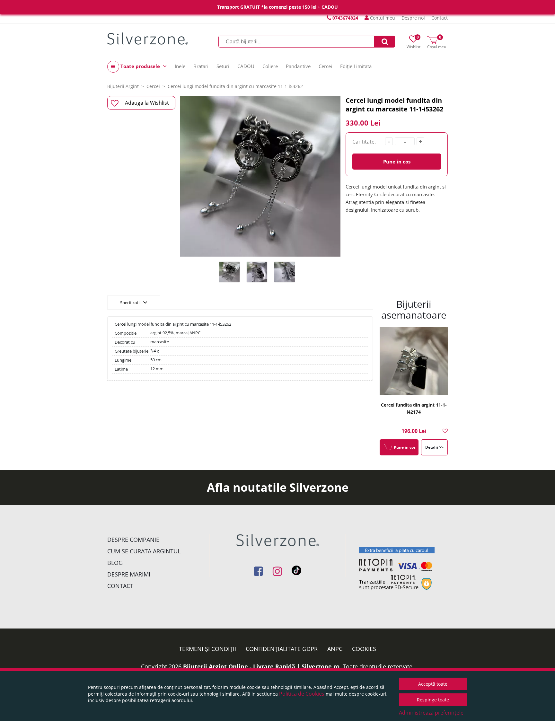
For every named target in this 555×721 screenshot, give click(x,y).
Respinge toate (433, 700)
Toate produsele (140, 66)
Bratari (200, 66)
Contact (439, 18)
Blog (115, 563)
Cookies (364, 649)
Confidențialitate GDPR (282, 649)
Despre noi (413, 18)
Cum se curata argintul (144, 551)
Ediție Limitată (356, 66)
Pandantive (298, 66)
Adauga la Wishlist (147, 102)
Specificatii (130, 302)
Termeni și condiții (207, 649)
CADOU (245, 66)
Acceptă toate (432, 684)
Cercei (325, 66)
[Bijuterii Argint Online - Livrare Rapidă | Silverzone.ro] (147, 38)
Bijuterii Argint (123, 86)
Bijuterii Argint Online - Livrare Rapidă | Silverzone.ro (261, 666)
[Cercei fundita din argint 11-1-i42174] (414, 362)
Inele (180, 66)
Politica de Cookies (301, 693)
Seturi (222, 66)
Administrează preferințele (431, 712)
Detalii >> (434, 447)
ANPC (334, 649)
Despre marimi (128, 574)
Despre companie (133, 539)
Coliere (270, 66)
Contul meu (382, 18)
